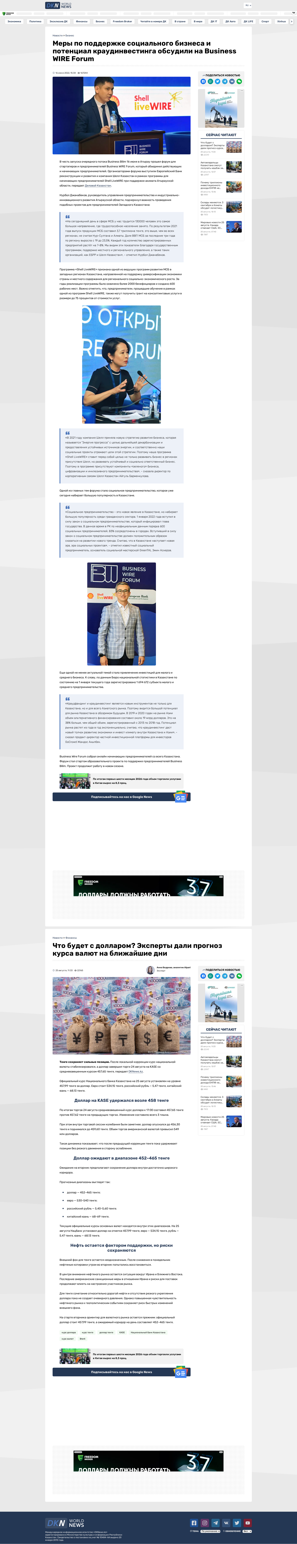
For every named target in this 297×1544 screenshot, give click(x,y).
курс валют (68, 1339)
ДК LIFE (248, 21)
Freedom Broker (122, 21)
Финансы (81, 21)
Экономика (14, 21)
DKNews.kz (136, 1071)
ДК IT (214, 21)
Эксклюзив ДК (59, 21)
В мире (198, 21)
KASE (122, 1332)
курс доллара (69, 1332)
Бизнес (100, 21)
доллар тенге (106, 1332)
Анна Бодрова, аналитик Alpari (174, 967)
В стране (180, 21)
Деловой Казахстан (98, 185)
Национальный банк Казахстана (148, 1332)
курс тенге (87, 1332)
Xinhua (281, 21)
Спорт (265, 21)
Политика (35, 21)
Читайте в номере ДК (153, 21)
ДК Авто (230, 21)
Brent (82, 1339)
